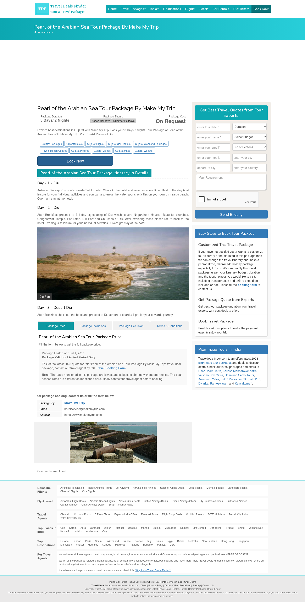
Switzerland (112, 541)
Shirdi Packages (231, 379)
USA (172, 544)
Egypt (170, 541)
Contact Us (208, 585)
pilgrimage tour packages (215, 362)
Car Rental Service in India (169, 582)
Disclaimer (185, 585)
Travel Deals (44, 32)
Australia (193, 541)
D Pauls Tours (102, 514)
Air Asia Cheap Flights (102, 501)
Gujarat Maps (122, 150)
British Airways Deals (156, 501)
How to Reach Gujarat (54, 150)
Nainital (184, 527)
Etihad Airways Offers (184, 501)
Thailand (134, 544)
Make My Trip (74, 403)
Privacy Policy (155, 585)
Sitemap (197, 585)
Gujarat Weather (144, 150)
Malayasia (66, 544)
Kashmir (65, 531)
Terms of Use (171, 585)
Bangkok (148, 544)
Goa (62, 527)
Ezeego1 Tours (149, 514)
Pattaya (161, 544)
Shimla (157, 527)
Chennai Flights (69, 491)
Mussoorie (170, 527)
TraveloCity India (238, 514)
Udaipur (132, 527)
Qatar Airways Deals (93, 504)
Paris (88, 541)
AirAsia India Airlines (144, 487)
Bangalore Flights (238, 487)
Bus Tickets (241, 9)
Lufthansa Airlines (237, 501)
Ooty (104, 531)
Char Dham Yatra (209, 371)
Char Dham (190, 582)
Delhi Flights (195, 487)
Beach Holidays (101, 121)
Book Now (261, 9)
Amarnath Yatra (208, 379)
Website (44, 415)
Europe (64, 541)
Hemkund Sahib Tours (239, 375)
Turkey (159, 541)
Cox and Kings (82, 514)
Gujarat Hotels (74, 143)
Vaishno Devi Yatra (210, 375)
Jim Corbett (199, 527)
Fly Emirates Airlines (211, 501)
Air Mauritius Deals (129, 501)
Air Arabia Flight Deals (73, 501)
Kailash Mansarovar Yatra (240, 371)
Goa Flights (88, 491)
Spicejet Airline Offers (172, 487)
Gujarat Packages (52, 143)
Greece (139, 541)
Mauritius (93, 544)
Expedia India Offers (125, 514)
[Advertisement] (152, 71)
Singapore (244, 541)
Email (43, 409)
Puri (257, 379)
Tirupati (248, 379)
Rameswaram (219, 383)
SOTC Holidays (216, 514)
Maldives (120, 544)
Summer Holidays (124, 121)
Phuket (80, 544)
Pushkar (119, 527)
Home (112, 9)
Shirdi (241, 527)
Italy (149, 541)
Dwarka (203, 383)
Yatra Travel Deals (70, 518)
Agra (83, 527)
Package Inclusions (93, 326)
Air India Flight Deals (72, 487)
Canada (106, 544)
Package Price (55, 326)
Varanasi (95, 527)
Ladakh (78, 531)
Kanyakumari (243, 383)
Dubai (180, 541)
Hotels (204, 9)
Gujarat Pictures (80, 150)
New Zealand (209, 541)
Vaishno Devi (256, 527)
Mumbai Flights (215, 487)
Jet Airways (122, 487)
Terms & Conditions (169, 326)
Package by (47, 403)
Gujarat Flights (95, 143)
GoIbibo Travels (195, 514)
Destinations (172, 9)
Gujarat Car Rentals (119, 143)
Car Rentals (221, 9)
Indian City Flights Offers (141, 582)
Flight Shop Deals (172, 514)
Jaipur (107, 527)
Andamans (92, 531)
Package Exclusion (131, 326)
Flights (190, 9)
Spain (98, 541)
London (77, 541)
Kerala (73, 527)
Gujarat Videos (102, 150)
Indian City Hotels (118, 582)
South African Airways (121, 504)
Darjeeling (216, 527)
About (143, 585)
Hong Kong (227, 541)
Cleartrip (65, 514)
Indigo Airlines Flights (100, 487)
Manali (145, 527)
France (127, 541)
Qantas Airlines (69, 504)
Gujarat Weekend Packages (151, 143)
